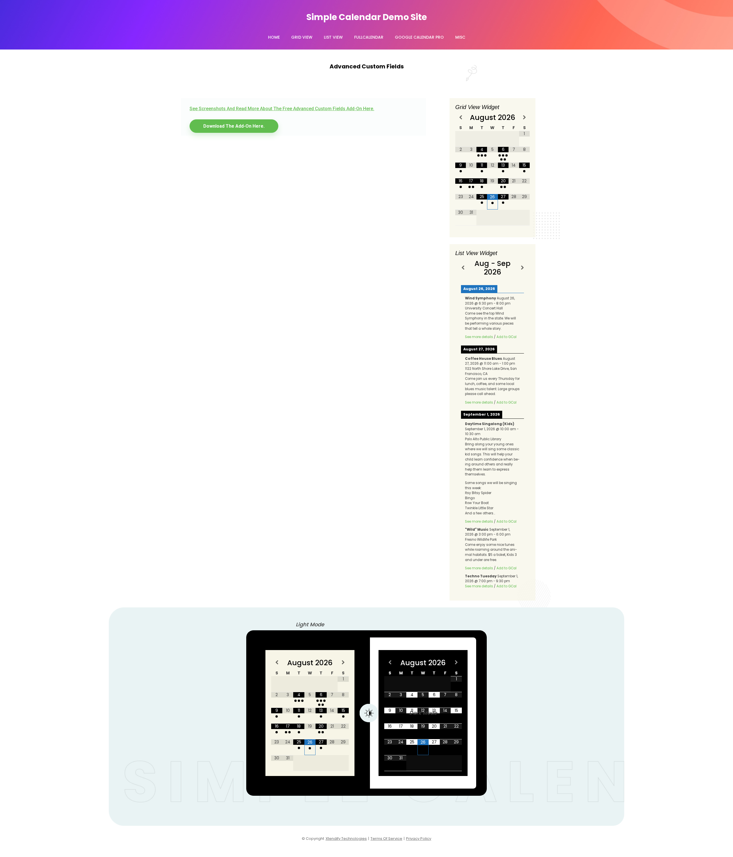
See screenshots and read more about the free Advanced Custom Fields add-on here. (282, 108)
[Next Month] (524, 117)
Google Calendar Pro (419, 37)
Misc (460, 37)
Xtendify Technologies (346, 838)
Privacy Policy (418, 838)
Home (274, 37)
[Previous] (462, 267)
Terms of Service (386, 838)
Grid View (301, 37)
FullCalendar (368, 37)
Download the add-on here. (234, 126)
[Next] (522, 267)
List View (333, 37)
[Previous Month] (460, 117)
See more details (479, 337)
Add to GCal (506, 337)
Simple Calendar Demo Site (366, 17)
